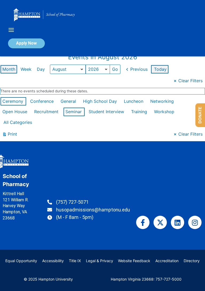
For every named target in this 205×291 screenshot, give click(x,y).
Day (41, 69)
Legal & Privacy (99, 260)
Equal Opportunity (21, 260)
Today (160, 69)
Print (9, 135)
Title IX (75, 260)
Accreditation (167, 260)
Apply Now (26, 43)
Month (8, 69)
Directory (192, 260)
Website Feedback (134, 260)
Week (26, 69)
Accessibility (53, 260)
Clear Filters (190, 80)
